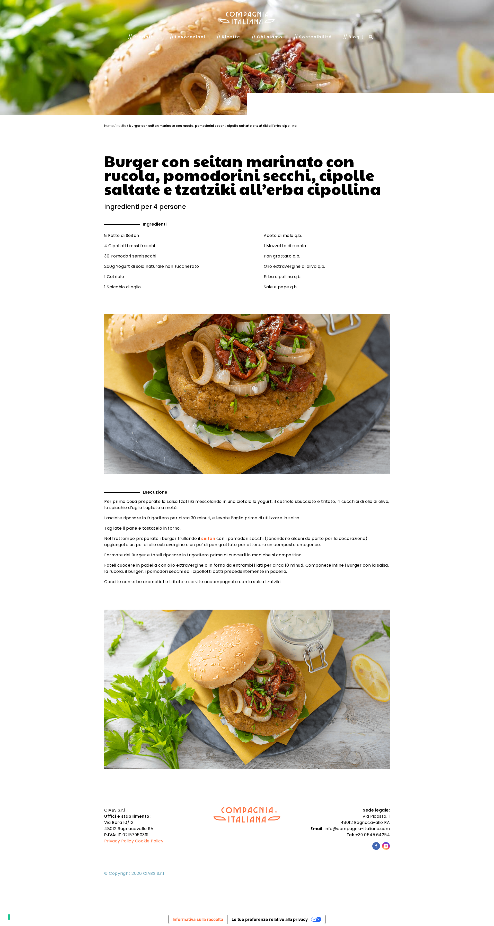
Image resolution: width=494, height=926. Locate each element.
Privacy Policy (119, 841)
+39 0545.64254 (372, 835)
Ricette (121, 125)
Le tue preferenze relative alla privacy (270, 919)
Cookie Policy (149, 841)
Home (108, 125)
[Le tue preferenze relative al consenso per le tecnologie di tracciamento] (9, 917)
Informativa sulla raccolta (198, 919)
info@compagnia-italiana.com (357, 829)
